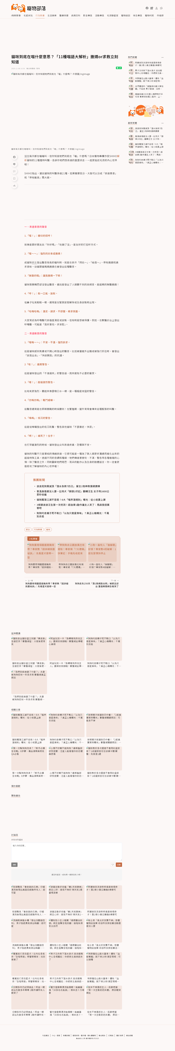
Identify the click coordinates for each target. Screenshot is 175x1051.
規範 (14, 864)
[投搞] (151, 8)
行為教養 (40, 15)
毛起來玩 (28, 15)
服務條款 (76, 1035)
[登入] (156, 8)
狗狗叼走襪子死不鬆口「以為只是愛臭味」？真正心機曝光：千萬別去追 (73, 514)
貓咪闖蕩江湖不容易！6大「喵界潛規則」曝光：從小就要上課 (71, 499)
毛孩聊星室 (112, 15)
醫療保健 (63, 15)
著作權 (83, 1035)
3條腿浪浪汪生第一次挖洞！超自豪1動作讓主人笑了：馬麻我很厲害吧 (73, 506)
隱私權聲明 (92, 1035)
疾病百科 (75, 15)
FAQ (53, 1035)
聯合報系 (102, 1035)
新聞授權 (66, 1035)
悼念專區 (137, 15)
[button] (147, 8)
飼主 (28, 529)
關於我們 (119, 1035)
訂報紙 (110, 1035)
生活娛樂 (52, 15)
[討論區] (14, 171)
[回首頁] (28, 8)
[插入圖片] (113, 865)
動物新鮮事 (15, 15)
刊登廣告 (45, 1035)
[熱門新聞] (162, 57)
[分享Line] (14, 164)
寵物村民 (149, 15)
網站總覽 (129, 1035)
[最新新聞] (162, 123)
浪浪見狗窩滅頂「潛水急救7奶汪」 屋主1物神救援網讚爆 (68, 486)
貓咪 (48, 529)
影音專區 (87, 15)
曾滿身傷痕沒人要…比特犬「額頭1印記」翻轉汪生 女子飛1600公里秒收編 (73, 493)
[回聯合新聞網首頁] (18, 8)
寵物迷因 (125, 15)
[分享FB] (14, 157)
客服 (58, 1035)
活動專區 (99, 15)
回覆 (119, 864)
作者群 (160, 15)
